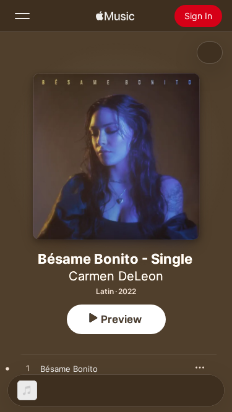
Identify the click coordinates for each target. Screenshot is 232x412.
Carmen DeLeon (116, 276)
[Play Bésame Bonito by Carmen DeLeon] (27, 368)
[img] (115, 16)
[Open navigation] (22, 16)
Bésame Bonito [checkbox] (69, 369)
